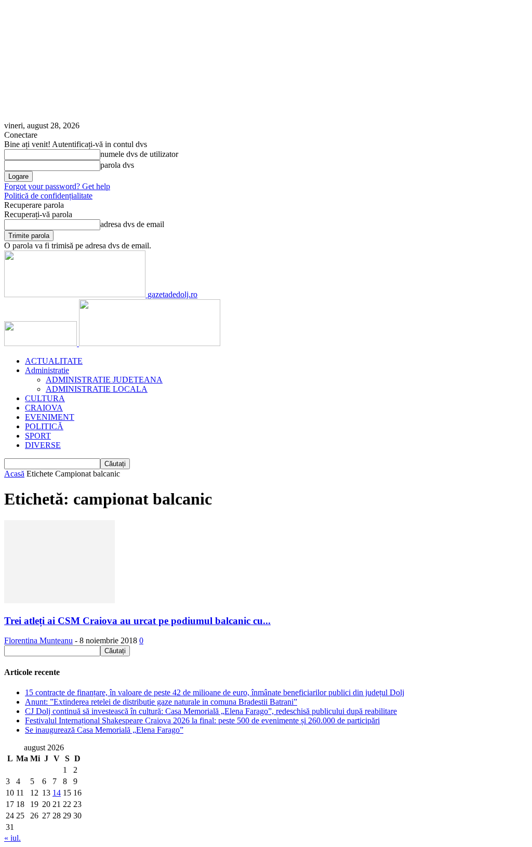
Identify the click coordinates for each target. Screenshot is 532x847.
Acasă (14, 473)
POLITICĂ (44, 426)
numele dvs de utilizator (139, 154)
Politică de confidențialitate (48, 195)
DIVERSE (43, 445)
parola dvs (117, 165)
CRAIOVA (44, 407)
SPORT (38, 435)
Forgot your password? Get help (57, 186)
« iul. (12, 837)
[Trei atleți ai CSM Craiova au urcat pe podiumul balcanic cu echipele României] (59, 600)
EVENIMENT (49, 417)
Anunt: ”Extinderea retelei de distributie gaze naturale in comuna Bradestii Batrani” (161, 701)
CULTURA (45, 398)
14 (56, 792)
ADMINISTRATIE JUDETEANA (104, 379)
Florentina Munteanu (38, 640)
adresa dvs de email (132, 224)
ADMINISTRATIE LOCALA (97, 389)
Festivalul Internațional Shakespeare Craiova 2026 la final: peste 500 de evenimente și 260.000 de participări (202, 720)
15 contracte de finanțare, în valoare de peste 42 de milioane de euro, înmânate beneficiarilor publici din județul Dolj (214, 692)
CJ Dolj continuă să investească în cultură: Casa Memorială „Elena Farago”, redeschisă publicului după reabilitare (211, 711)
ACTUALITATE (54, 360)
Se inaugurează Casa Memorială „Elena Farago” (104, 729)
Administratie (47, 370)
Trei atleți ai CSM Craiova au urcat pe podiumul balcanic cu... (137, 620)
